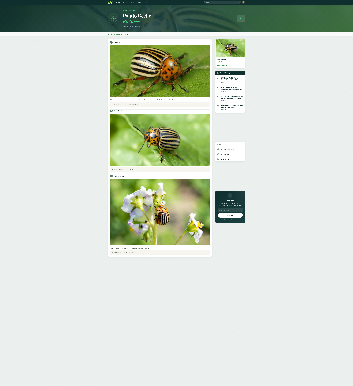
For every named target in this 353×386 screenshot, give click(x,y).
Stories (125, 2)
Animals (117, 2)
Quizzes (138, 2)
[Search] (239, 2)
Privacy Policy (238, 219)
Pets (132, 2)
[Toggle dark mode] (243, 2)
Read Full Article (222, 65)
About (146, 2)
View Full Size (161, 94)
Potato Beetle (118, 34)
